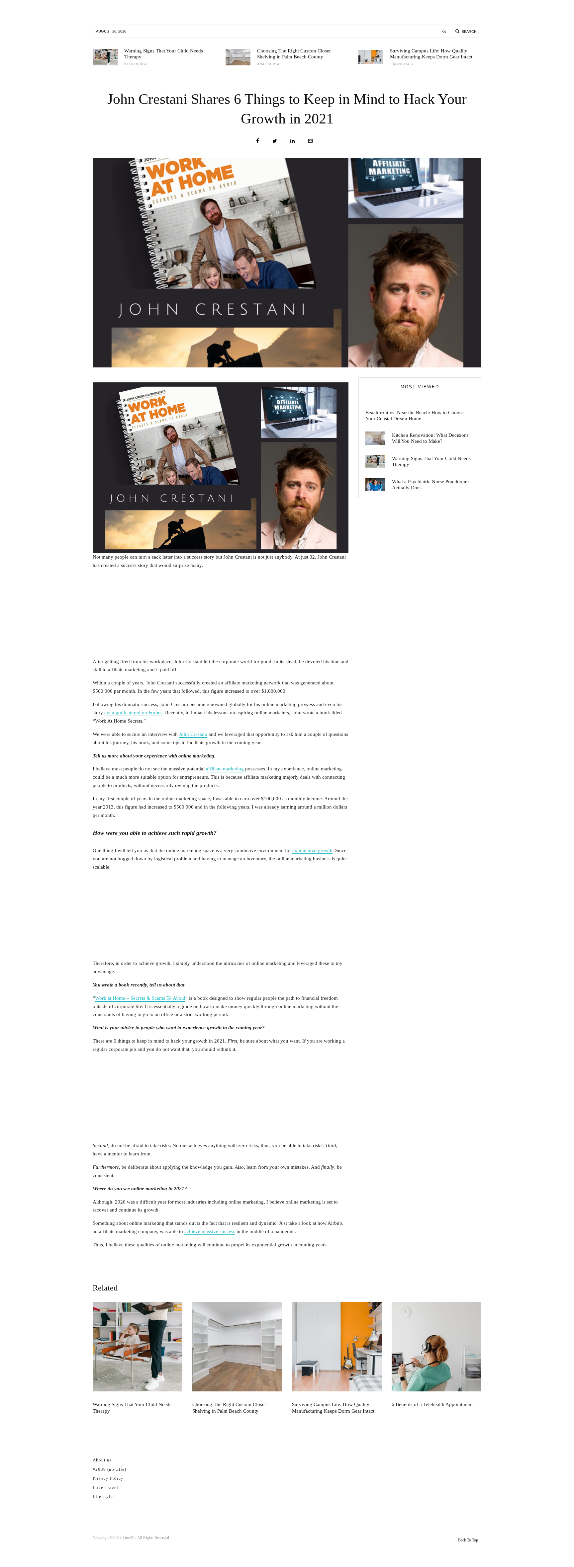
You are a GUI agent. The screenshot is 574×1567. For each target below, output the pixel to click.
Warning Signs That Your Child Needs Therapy (163, 53)
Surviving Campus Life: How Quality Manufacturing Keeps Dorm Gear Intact (431, 53)
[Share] (257, 140)
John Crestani (193, 734)
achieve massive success (209, 1231)
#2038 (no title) (109, 1469)
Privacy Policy (108, 1478)
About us (102, 1459)
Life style (103, 1496)
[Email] (310, 140)
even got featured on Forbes (133, 712)
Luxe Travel (105, 1487)
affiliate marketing (225, 768)
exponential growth (312, 850)
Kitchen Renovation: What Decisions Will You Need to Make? (430, 438)
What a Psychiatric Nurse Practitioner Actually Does (430, 484)
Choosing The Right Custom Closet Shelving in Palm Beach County (294, 53)
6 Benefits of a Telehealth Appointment (432, 1404)
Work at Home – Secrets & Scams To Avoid (140, 998)
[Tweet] (274, 140)
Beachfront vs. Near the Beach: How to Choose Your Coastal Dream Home (414, 415)
